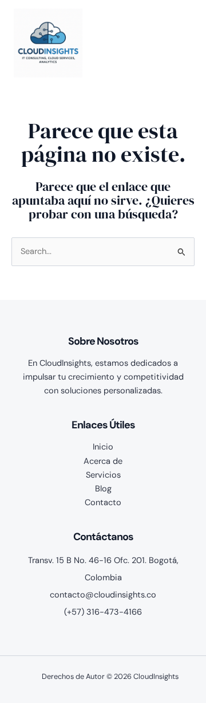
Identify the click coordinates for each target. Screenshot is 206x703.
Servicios (103, 475)
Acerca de (103, 461)
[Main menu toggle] (179, 43)
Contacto (103, 502)
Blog (103, 488)
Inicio (103, 447)
